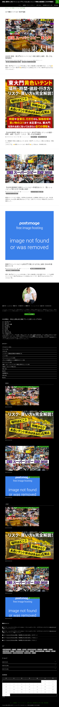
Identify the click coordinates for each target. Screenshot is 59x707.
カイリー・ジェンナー (32, 649)
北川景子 (12, 651)
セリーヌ (7, 330)
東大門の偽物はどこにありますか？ (29, 61)
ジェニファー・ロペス (20, 651)
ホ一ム (20, 5)
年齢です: (15, 305)
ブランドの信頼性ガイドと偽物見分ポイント (13, 360)
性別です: (21, 305)
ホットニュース (7, 362)
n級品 (33, 336)
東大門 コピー (34, 136)
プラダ (6, 328)
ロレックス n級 (8, 324)
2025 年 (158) (5, 665)
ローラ (27, 651)
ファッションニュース (25, 136)
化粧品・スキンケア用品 (9, 366)
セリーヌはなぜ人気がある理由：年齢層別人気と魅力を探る (17, 635)
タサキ (4, 351)
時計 (4, 368)
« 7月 (3, 696)
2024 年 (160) (5, 669)
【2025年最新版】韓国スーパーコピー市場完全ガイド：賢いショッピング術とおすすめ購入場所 (28, 188)
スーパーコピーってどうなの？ (12, 193)
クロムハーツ (8, 333)
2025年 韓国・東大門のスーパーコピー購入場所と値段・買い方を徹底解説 (29, 57)
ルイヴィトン (8, 321)
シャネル (7, 325)
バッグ (5, 355)
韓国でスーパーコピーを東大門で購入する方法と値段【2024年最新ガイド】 (28, 265)
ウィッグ (5, 349)
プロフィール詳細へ (29, 314)
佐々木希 (53, 651)
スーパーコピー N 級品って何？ (37, 191)
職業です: (28, 305)
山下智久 (50, 649)
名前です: (4, 305)
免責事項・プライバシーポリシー (29, 5)
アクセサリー (6, 347)
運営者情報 (56, 5)
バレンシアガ (8, 332)
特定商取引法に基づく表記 (47, 5)
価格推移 (45, 649)
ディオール (7, 326)
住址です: (42, 305)
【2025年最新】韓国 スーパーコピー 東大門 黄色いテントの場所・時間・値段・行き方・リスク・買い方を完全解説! (29, 133)
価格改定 (14, 649)
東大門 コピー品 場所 (42, 136)
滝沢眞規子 (48, 651)
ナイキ (6, 329)
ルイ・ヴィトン (6, 651)
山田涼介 (32, 651)
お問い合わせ (38, 5)
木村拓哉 (19, 649)
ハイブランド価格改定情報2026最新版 (12, 353)
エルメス (7, 323)
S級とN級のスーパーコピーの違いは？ (13, 61)
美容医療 (5, 373)
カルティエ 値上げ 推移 (40, 651)
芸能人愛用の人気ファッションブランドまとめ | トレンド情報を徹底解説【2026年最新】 (28, 1)
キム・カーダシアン (7, 649)
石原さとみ (40, 649)
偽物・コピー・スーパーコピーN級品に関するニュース (31, 60)
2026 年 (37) (5, 662)
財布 (4, 375)
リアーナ (24, 649)
